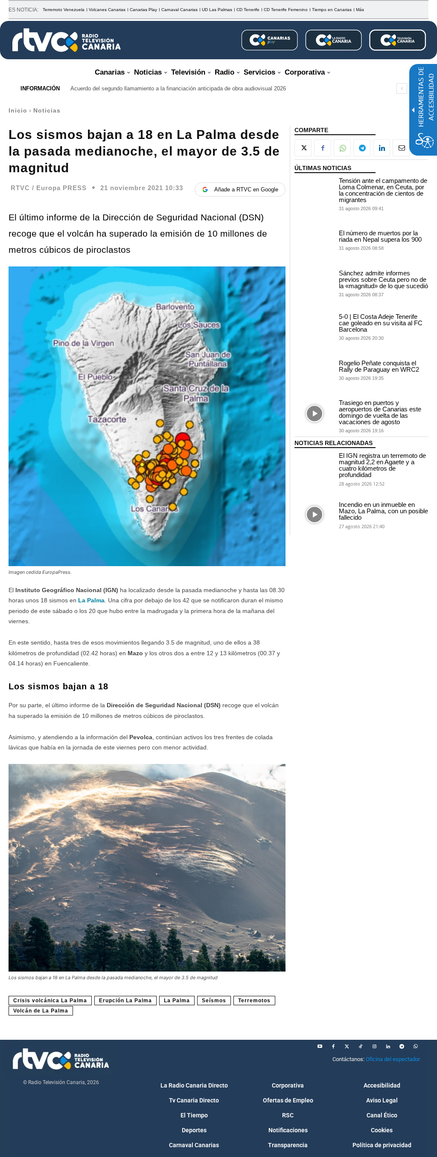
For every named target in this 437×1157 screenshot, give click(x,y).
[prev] (401, 88)
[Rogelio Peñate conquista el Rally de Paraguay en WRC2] (314, 370)
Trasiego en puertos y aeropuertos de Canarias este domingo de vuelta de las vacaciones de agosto (380, 412)
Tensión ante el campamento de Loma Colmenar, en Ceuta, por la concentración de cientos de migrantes (383, 190)
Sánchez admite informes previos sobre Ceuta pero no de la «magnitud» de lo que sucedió (383, 279)
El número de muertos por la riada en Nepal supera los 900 (380, 236)
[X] (303, 147)
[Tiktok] (360, 1046)
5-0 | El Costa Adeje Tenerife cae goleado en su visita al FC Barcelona (380, 323)
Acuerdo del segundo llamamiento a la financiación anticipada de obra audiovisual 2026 (178, 88)
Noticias (47, 110)
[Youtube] (319, 1046)
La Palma (91, 600)
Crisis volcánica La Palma (50, 1001)
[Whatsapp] (415, 1046)
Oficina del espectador (393, 1059)
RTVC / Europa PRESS (49, 188)
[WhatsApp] (342, 147)
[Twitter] (347, 1046)
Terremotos (254, 1001)
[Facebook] (322, 147)
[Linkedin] (381, 147)
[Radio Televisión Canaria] (67, 40)
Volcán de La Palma (40, 1011)
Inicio (18, 110)
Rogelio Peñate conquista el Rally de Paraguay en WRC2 (379, 366)
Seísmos (214, 1001)
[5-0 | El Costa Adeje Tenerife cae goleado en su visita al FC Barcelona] (314, 326)
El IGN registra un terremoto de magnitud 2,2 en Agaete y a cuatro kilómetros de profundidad (382, 465)
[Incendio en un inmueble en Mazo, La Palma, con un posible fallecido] (314, 514)
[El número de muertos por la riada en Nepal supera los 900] (314, 240)
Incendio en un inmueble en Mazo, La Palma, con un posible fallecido (383, 511)
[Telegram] (361, 147)
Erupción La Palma (125, 1001)
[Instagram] (374, 1046)
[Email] (401, 147)
